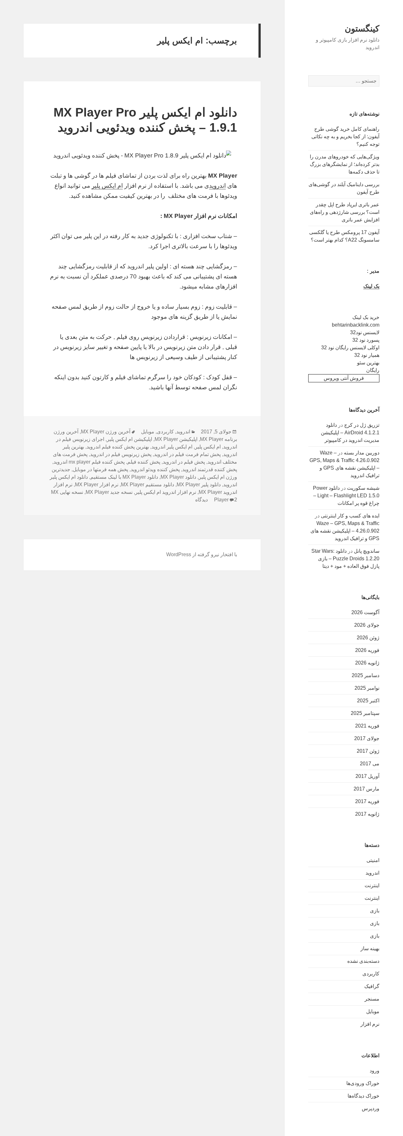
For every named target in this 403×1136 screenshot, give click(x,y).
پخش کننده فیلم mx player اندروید (89, 462)
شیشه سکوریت (363, 488)
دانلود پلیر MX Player (199, 484)
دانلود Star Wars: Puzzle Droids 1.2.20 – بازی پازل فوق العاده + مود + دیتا (345, 558)
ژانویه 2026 (367, 662)
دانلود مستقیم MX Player (147, 484)
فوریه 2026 (367, 650)
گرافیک (371, 986)
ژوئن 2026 (368, 637)
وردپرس (370, 1108)
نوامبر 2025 (367, 688)
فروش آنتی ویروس (344, 378)
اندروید (372, 873)
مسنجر (372, 999)
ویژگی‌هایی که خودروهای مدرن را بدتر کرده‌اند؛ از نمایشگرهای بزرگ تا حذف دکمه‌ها (344, 164)
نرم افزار (369, 1024)
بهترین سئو (368, 362)
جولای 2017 (366, 738)
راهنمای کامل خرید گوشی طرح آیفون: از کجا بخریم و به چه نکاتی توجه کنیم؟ (345, 136)
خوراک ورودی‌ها (362, 1083)
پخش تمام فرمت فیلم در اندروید (187, 454)
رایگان (372, 370)
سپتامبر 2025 (365, 713)
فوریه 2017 (367, 801)
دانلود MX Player (178, 477)
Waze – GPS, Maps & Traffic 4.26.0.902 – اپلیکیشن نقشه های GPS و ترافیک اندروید (344, 531)
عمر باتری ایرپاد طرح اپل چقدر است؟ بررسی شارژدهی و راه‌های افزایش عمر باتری (344, 212)
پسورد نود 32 (365, 340)
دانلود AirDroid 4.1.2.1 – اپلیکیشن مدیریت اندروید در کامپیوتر (350, 432)
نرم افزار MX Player (96, 484)
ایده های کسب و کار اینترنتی (350, 515)
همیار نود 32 (366, 355)
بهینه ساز (369, 948)
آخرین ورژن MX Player (105, 431)
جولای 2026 (366, 625)
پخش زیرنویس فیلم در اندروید (120, 454)
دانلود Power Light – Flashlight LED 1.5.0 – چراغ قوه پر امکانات (346, 495)
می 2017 (369, 763)
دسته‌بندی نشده (363, 961)
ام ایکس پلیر (107, 185)
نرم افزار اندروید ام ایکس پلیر (165, 492)
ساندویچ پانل (366, 551)
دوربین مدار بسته (361, 452)
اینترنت (372, 885)
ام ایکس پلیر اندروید (171, 446)
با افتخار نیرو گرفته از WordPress (201, 554)
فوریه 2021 (367, 725)
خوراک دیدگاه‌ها (363, 1096)
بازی (374, 910)
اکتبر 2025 (368, 700)
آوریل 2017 (367, 776)
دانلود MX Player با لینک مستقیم (124, 477)
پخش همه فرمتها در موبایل (100, 469)
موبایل (372, 1011)
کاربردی (370, 973)
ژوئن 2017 (368, 751)
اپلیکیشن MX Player (176, 439)
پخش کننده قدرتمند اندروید (209, 469)
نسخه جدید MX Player (109, 492)
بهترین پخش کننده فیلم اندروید (118, 446)
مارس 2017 (366, 788)
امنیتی (372, 860)
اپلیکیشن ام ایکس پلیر (129, 439)
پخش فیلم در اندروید (184, 462)
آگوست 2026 (365, 612)
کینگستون (362, 28)
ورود (374, 1070)
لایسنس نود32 (364, 332)
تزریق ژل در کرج (361, 425)
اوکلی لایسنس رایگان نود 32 (350, 347)
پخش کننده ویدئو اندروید (155, 469)
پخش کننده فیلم (143, 462)
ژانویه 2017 (367, 814)
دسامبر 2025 (365, 675)
